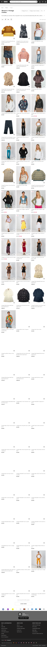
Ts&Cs (40, 645)
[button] (13, 642)
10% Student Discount (5, 631)
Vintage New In (25, 10)
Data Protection (3, 635)
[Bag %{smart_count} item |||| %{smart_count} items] (45, 1)
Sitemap (2, 633)
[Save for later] (14, 38)
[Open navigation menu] (2, 1)
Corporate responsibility (21, 628)
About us (18, 624)
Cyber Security (19, 631)
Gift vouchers (34, 626)
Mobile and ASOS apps (36, 624)
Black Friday (34, 630)
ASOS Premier (3, 630)
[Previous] (20, 11)
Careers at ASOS (20, 626)
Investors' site (19, 630)
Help (2, 624)
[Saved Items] (42, 1)
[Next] (44, 11)
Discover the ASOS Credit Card (37, 633)
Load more (23, 603)
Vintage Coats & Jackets (34, 10)
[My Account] (39, 1)
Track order (3, 626)
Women (6, 7)
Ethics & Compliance (4, 636)
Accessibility (44, 645)
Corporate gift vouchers (36, 628)
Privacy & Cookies (35, 645)
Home (2, 7)
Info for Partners (35, 631)
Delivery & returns (4, 628)
